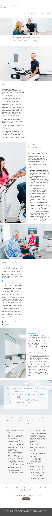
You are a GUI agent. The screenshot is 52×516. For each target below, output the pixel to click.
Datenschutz (17, 511)
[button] (13, 281)
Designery (41, 511)
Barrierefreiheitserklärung (26, 511)
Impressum (11, 511)
